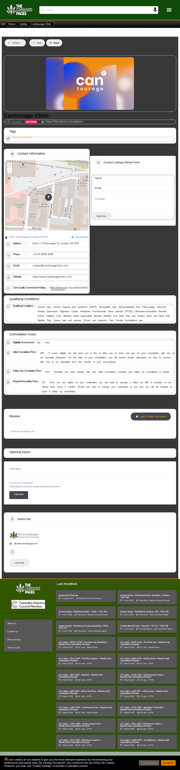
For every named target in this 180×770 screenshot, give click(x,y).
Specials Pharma (68, 595)
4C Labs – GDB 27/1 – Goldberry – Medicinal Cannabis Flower (144, 741)
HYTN (89, 664)
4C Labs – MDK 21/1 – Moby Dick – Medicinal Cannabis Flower (144, 659)
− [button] (10, 170)
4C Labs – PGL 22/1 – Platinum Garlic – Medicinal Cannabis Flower (80, 741)
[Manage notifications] (6, 758)
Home (11, 24)
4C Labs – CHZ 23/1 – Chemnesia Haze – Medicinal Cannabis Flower (142, 675)
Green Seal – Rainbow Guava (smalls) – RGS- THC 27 (84, 627)
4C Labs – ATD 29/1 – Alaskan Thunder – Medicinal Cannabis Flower (142, 708)
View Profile (19, 563)
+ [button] (10, 165)
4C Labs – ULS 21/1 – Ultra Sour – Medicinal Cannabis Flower (144, 692)
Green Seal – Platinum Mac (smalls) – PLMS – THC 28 (145, 596)
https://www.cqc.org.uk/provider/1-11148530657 (69, 288)
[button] (169, 10)
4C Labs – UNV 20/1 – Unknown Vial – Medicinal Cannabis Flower (85, 708)
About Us (11, 623)
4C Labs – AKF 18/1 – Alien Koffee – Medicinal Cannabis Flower (84, 692)
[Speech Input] (155, 10)
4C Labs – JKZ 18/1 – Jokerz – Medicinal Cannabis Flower (81, 675)
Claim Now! (18, 494)
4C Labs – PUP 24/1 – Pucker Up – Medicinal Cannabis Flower (145, 643)
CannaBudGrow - (146, 629)
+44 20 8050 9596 (43, 254)
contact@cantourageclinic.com (50, 265)
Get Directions (82, 237)
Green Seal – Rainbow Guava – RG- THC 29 (144, 611)
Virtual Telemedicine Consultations (64, 121)
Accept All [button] (168, 763)
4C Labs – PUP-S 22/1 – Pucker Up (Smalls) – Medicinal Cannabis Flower (83, 643)
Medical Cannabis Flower (159, 600)
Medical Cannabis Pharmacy (90, 598)
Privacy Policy (14, 639)
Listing (23, 24)
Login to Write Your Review (153, 416)
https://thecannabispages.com (25, 544)
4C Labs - (82, 647)
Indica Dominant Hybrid (158, 615)
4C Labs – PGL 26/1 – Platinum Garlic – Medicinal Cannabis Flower (141, 724)
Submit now (101, 216)
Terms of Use (13, 647)
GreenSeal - (144, 600)
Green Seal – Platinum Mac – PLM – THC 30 (83, 611)
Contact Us (12, 631)
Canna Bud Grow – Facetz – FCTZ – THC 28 (144, 626)
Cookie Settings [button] (149, 763)
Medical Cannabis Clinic (22, 137)
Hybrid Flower (92, 647)
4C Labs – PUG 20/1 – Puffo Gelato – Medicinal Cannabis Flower (85, 659)
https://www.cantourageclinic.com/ (52, 276)
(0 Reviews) (15, 122)
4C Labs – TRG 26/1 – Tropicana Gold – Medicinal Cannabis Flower (80, 724)
